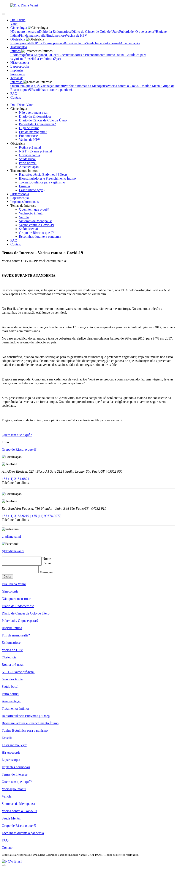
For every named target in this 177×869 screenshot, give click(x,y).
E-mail (47, 563)
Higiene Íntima (29, 128)
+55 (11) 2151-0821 (15, 479)
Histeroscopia (19, 194)
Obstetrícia (9, 657)
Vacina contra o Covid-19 (125, 86)
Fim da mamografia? (33, 35)
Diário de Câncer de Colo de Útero (95, 31)
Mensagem (47, 572)
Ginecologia (10, 591)
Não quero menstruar (24, 31)
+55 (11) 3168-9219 (16, 516)
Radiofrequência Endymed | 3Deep (34, 55)
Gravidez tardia (75, 43)
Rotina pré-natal (21, 43)
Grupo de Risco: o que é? (36, 232)
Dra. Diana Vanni (22, 105)
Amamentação (130, 43)
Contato (15, 97)
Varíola (69, 86)
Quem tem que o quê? (25, 86)
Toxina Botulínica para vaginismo (42, 182)
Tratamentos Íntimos (15, 708)
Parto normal (111, 43)
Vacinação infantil (52, 86)
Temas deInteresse (16, 80)
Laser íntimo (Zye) (48, 59)
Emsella (29, 59)
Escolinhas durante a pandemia (52, 90)
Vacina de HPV (76, 35)
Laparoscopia (19, 198)
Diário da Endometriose (55, 31)
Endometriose (56, 35)
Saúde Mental (152, 86)
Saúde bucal (94, 43)
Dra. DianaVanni (17, 22)
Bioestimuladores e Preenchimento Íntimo (86, 55)
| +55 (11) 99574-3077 (45, 516)
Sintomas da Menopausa (91, 86)
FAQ (13, 240)
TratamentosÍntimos (18, 49)
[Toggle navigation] (3, 13)
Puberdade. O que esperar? (137, 31)
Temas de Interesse (14, 774)
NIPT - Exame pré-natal (48, 43)
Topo (5, 442)
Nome (47, 558)
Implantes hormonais (24, 201)
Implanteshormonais (17, 72)
